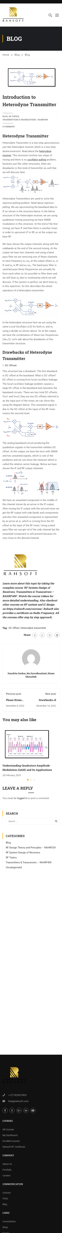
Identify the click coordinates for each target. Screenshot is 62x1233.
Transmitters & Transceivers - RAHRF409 (25, 119)
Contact (6, 1192)
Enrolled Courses (11, 1141)
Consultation (9, 1221)
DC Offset (14, 627)
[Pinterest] (49, 635)
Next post (50, 693)
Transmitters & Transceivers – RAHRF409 (28, 862)
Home (5, 54)
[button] (28, 780)
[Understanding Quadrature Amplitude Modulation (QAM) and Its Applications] (27, 744)
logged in (22, 798)
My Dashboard (10, 1135)
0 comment (8, 126)
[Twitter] (42, 635)
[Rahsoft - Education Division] (13, 15)
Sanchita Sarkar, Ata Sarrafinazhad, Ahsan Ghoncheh (31, 675)
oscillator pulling (36, 159)
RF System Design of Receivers (23, 852)
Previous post (13, 693)
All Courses (8, 1129)
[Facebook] (34, 635)
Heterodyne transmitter (33, 627)
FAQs (5, 1198)
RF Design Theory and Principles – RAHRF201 (31, 847)
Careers (6, 1175)
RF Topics (14, 116)
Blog (17, 54)
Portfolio (6, 1169)
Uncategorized (14, 867)
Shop (5, 1227)
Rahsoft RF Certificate (13, 1146)
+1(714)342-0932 (17, 1095)
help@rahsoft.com (18, 1101)
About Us (7, 1164)
